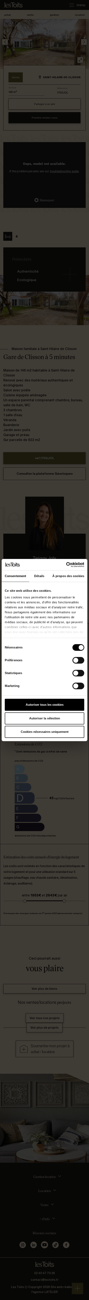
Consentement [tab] (15, 576)
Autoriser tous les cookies (45, 704)
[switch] (78, 660)
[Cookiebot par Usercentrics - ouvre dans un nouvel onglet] (66, 564)
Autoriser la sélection (44, 718)
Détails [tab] (39, 576)
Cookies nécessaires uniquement (45, 731)
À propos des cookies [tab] (68, 576)
